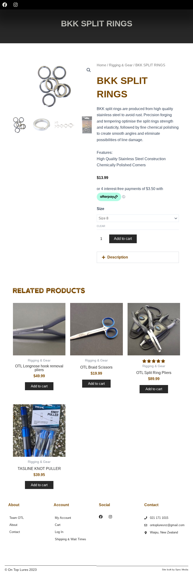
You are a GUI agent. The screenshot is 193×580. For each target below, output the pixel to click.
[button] (138, 257)
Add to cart (123, 239)
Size (100, 209)
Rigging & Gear (121, 65)
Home (101, 65)
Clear (101, 226)
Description (117, 257)
